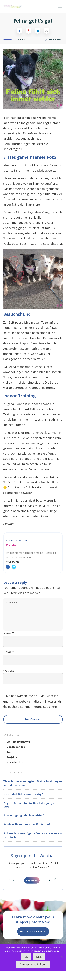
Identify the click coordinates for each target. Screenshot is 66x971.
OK (26, 956)
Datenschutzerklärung (33, 964)
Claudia (11, 545)
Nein (39, 956)
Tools (10, 752)
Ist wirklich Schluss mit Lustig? (23, 794)
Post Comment (33, 719)
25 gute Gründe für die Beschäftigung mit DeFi (30, 804)
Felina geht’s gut (33, 20)
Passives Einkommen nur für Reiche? (26, 824)
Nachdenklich (15, 762)
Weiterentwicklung (18, 741)
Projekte (12, 757)
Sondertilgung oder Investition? (24, 815)
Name (8, 633)
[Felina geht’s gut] (33, 79)
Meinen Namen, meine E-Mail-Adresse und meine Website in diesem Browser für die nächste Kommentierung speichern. (32, 701)
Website (9, 671)
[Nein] (62, 957)
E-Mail (8, 652)
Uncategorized (16, 746)
